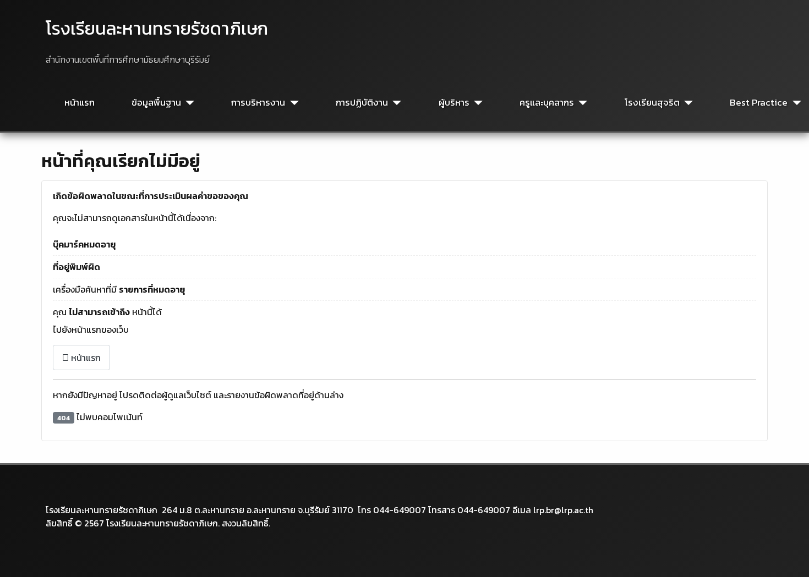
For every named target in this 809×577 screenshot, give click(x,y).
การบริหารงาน (258, 102)
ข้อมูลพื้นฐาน (156, 102)
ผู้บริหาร (454, 102)
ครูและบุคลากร (547, 102)
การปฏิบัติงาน (362, 102)
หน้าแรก (79, 102)
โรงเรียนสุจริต (652, 102)
